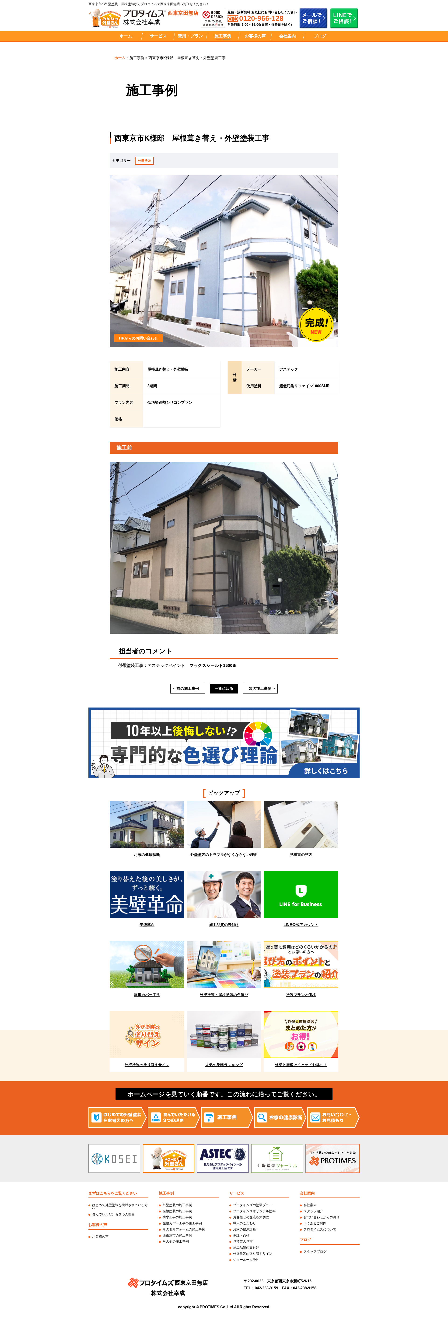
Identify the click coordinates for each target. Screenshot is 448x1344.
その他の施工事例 (176, 1241)
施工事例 (222, 36)
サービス (158, 36)
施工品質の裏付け (246, 1247)
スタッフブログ (315, 1251)
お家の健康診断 (244, 1229)
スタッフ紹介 (313, 1211)
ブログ (320, 36)
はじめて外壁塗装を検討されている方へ (120, 1206)
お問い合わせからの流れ (322, 1217)
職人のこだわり (244, 1223)
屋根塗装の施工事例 (177, 1211)
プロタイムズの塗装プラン (252, 1205)
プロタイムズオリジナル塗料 (254, 1211)
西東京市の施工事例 (177, 1235)
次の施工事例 (260, 688)
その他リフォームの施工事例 (184, 1229)
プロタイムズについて (320, 1229)
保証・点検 (241, 1235)
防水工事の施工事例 (177, 1217)
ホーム (125, 36)
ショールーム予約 (246, 1259)
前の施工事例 (188, 688)
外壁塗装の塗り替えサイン (252, 1253)
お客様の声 (255, 36)
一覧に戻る (224, 688)
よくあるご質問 (315, 1223)
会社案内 (287, 36)
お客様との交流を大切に (251, 1217)
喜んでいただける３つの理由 (113, 1214)
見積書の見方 (243, 1241)
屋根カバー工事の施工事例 (182, 1223)
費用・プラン (190, 36)
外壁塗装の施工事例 (177, 1205)
